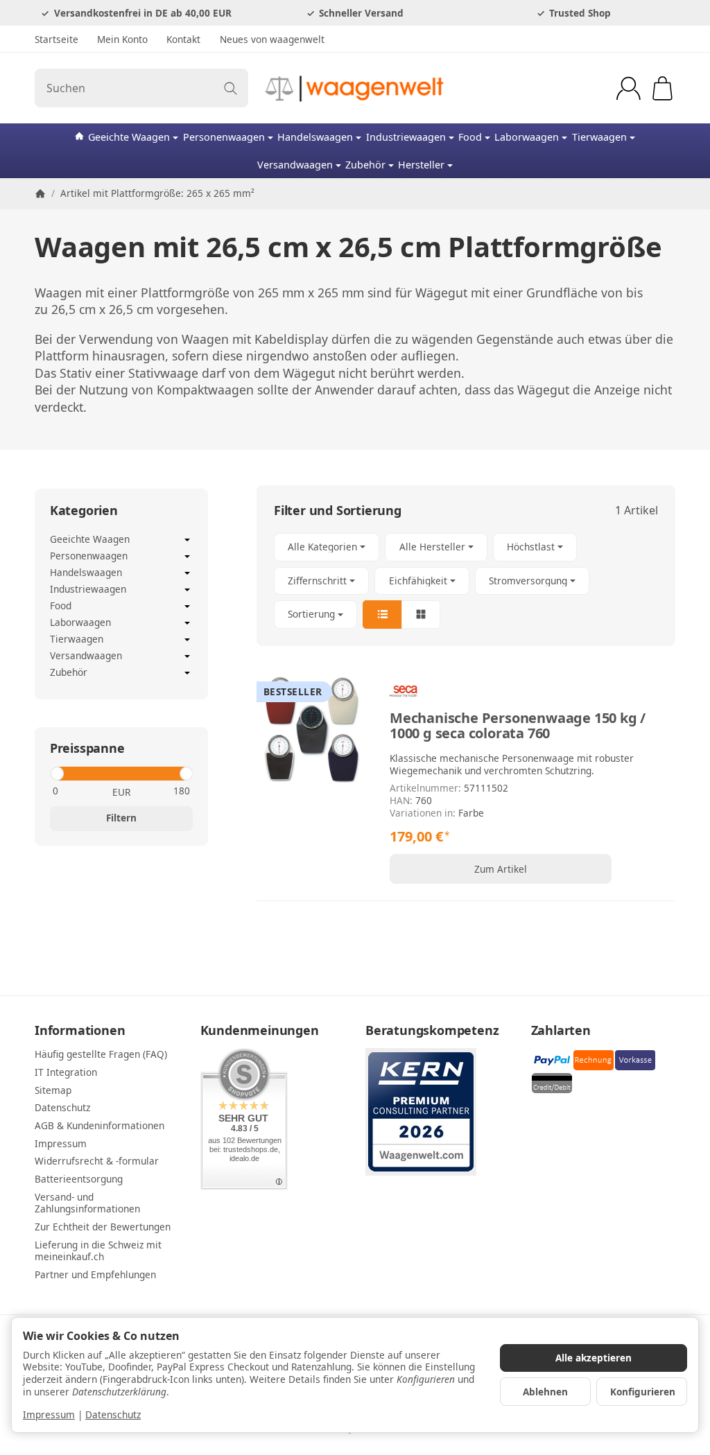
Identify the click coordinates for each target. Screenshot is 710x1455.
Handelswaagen (315, 136)
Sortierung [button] (311, 613)
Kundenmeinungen (259, 1031)
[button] (466, 580)
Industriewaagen (406, 136)
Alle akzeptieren (593, 1357)
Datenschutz (113, 1414)
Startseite (56, 39)
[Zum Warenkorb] (662, 88)
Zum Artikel (500, 868)
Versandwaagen (295, 164)
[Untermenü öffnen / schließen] (187, 540)
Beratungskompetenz (432, 1031)
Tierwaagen (599, 136)
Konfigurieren (642, 1391)
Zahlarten (561, 1031)
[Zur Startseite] (355, 88)
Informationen (80, 1031)
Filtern (121, 817)
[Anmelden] (628, 88)
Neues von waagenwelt (272, 39)
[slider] (56, 774)
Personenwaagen (224, 136)
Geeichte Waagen (129, 136)
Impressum (49, 1414)
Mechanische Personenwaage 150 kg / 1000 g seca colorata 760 (518, 726)
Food (470, 136)
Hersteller (421, 164)
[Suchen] (230, 88)
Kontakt (183, 39)
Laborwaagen (526, 136)
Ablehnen (545, 1391)
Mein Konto (122, 39)
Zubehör (365, 164)
